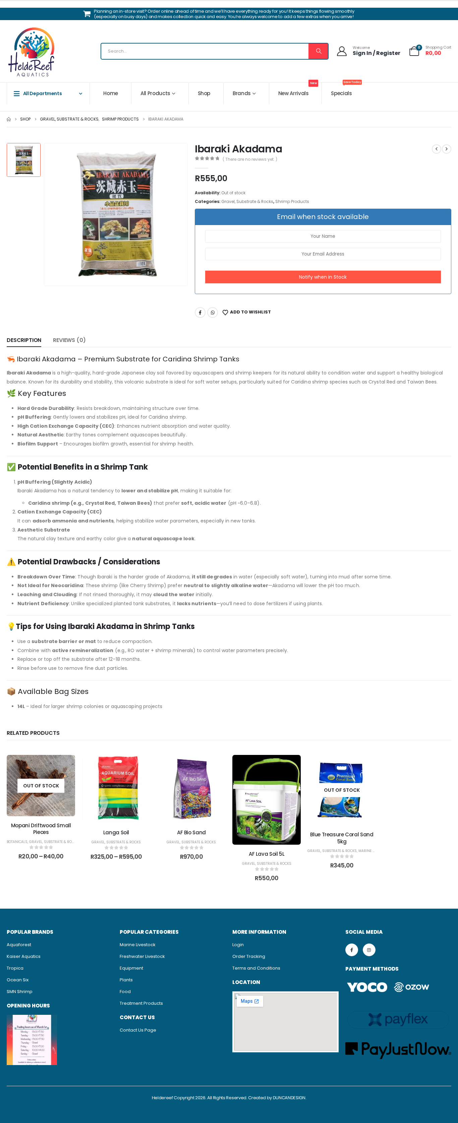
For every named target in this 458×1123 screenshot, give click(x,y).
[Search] (318, 51)
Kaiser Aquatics (24, 956)
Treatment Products (141, 1003)
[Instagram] (369, 949)
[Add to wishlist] (65, 765)
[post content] (41, 785)
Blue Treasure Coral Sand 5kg (341, 838)
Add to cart (196, 816)
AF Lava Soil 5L (266, 853)
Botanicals (17, 841)
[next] (446, 149)
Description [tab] (24, 340)
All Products (155, 93)
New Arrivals (297, 90)
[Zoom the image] (32, 1018)
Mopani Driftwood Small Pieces (41, 829)
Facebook (200, 312)
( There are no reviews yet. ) (250, 159)
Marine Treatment (374, 850)
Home (110, 93)
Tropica (15, 968)
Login (238, 944)
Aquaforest (19, 944)
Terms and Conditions (256, 968)
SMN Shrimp (20, 991)
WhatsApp (212, 312)
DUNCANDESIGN (289, 1098)
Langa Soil (116, 832)
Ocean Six (17, 980)
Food (125, 991)
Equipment (131, 968)
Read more (347, 818)
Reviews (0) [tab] (69, 340)
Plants (126, 980)
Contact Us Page (138, 1030)
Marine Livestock (138, 944)
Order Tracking (248, 956)
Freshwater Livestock (142, 956)
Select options (46, 809)
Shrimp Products (292, 201)
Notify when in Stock (323, 277)
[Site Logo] (32, 52)
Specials (346, 90)
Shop (204, 93)
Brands (242, 93)
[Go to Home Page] (9, 119)
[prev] (436, 149)
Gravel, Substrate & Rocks (247, 201)
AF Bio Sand (191, 832)
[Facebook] (351, 949)
